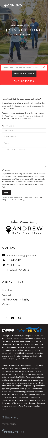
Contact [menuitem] (6, 295)
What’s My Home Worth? (24, 73)
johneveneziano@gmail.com (21, 255)
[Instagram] (19, 318)
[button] (44, 68)
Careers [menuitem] (6, 304)
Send (6, 193)
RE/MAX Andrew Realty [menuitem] (15, 300)
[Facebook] (6, 318)
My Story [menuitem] (7, 290)
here (37, 113)
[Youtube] (12, 318)
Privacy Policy (9, 424)
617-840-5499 (25, 81)
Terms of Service (16, 200)
